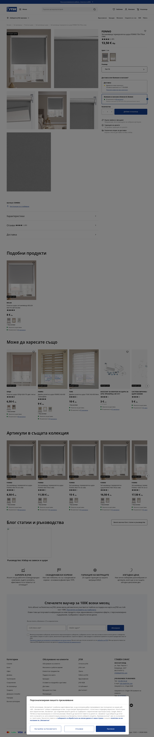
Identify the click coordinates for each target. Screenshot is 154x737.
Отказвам (79, 729)
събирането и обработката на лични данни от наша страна (80, 718)
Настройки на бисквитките (45, 729)
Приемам (111, 729)
